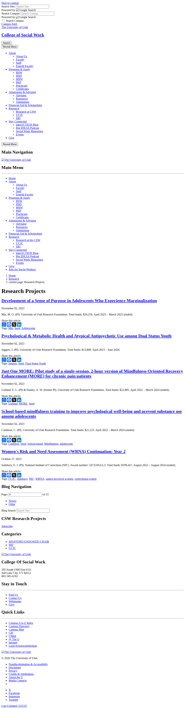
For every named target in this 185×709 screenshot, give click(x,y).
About (12, 53)
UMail (12, 636)
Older (12, 504)
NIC (31, 478)
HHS (19, 75)
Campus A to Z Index (21, 623)
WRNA (39, 478)
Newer (12, 500)
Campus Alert (9, 24)
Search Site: (8, 6)
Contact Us (15, 598)
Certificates (22, 88)
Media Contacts (18, 680)
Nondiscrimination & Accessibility (28, 664)
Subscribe (7, 526)
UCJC (19, 114)
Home (12, 178)
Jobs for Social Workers (22, 269)
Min (10, 328)
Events (20, 134)
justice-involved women (59, 478)
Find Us (13, 594)
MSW (19, 79)
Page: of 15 (25, 494)
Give (11, 137)
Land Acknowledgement (23, 645)
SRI (18, 118)
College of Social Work (22, 35)
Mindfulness (51, 443)
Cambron (13, 443)
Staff (18, 62)
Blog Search (8, 510)
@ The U (14, 639)
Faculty (20, 59)
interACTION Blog (27, 124)
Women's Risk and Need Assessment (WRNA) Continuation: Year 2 (63, 451)
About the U (16, 677)
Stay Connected (18, 121)
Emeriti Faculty (24, 66)
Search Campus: (10, 13)
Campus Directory (19, 626)
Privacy (13, 670)
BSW (19, 72)
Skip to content (10, 3)
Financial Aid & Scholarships (25, 105)
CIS (11, 632)
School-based (35, 443)
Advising (21, 95)
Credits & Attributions (21, 674)
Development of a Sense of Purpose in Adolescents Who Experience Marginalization (79, 300)
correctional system (85, 478)
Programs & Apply (19, 69)
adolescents (66, 443)
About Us (21, 56)
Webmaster (15, 601)
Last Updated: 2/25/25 (14, 705)
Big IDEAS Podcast (27, 128)
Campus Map (16, 629)
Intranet (13, 642)
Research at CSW (26, 111)
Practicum (21, 85)
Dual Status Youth (35, 363)
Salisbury (22, 478)
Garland (13, 403)
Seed (17, 328)
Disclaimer (15, 667)
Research (14, 108)
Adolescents (28, 328)
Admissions (22, 101)
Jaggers (12, 363)
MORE (23, 403)
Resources (22, 98)
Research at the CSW (28, 240)
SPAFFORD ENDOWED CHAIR (29, 541)
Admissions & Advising (22, 92)
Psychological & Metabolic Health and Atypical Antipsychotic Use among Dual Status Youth (86, 336)
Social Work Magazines (29, 131)
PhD (18, 82)
